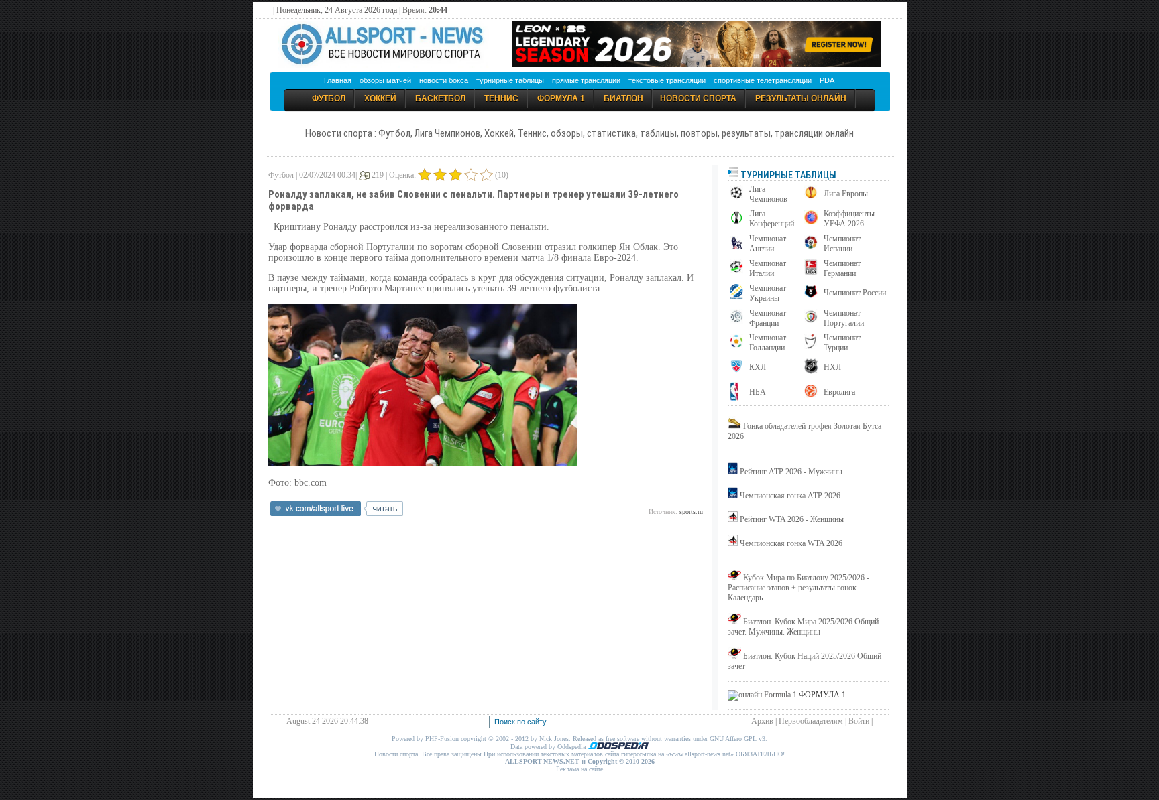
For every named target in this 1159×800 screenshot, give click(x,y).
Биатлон (623, 98)
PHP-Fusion (442, 738)
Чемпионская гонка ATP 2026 (790, 496)
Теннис (501, 98)
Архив (762, 721)
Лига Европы (846, 193)
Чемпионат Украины (767, 293)
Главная (337, 80)
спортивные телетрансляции (763, 80)
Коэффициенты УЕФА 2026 (849, 218)
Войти (858, 721)
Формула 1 (561, 98)
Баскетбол (440, 98)
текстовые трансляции (667, 80)
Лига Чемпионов (768, 194)
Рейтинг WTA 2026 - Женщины (792, 519)
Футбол (328, 98)
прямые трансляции (586, 80)
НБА (757, 392)
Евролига (839, 392)
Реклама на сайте (579, 769)
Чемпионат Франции (767, 318)
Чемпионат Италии (767, 268)
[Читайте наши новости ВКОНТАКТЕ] (336, 513)
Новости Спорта (698, 98)
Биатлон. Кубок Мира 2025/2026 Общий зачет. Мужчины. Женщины (803, 627)
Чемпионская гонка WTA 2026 (791, 543)
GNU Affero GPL (733, 738)
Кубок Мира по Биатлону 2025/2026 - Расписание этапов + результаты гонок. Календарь (798, 587)
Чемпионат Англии (767, 243)
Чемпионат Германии (842, 268)
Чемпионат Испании (842, 243)
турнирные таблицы (510, 80)
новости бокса (443, 80)
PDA (827, 80)
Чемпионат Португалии (844, 318)
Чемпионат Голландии (767, 342)
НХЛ (832, 367)
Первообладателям (811, 721)
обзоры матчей (385, 80)
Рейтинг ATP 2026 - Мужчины (791, 471)
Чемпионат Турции (842, 342)
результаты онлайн (800, 98)
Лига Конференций (771, 218)
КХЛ (757, 367)
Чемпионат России (855, 292)
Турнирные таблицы (787, 175)
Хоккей (380, 98)
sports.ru (691, 511)
